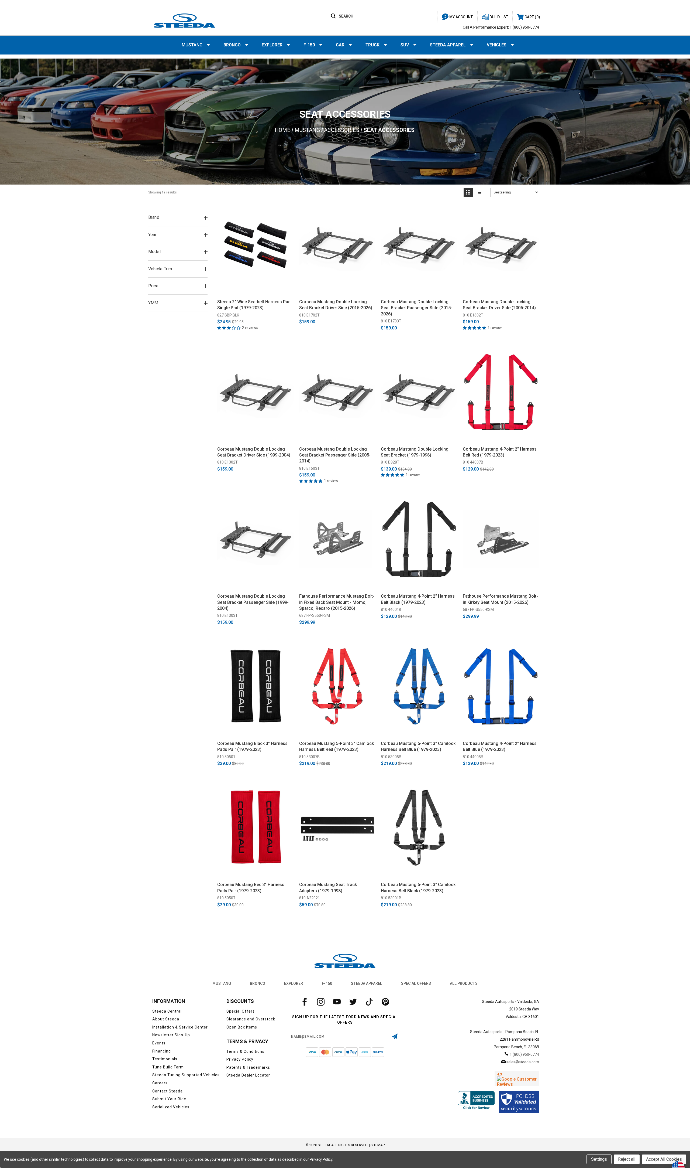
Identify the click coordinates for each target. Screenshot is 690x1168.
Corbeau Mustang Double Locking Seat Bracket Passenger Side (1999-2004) (253, 602)
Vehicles (496, 44)
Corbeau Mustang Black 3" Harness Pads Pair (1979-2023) (252, 746)
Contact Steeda (167, 1091)
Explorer (272, 44)
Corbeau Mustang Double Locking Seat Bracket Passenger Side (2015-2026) (416, 307)
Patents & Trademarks (248, 1067)
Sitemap (378, 1145)
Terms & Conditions (245, 1051)
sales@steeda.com (522, 1062)
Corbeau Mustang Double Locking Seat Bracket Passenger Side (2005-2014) (335, 455)
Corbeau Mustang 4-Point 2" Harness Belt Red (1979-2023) (500, 452)
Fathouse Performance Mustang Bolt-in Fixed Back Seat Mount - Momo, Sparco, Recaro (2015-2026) (336, 602)
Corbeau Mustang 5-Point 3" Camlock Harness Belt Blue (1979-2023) (418, 746)
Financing (161, 1051)
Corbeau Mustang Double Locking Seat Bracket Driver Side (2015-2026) (335, 304)
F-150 (309, 44)
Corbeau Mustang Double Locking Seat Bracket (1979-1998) (414, 452)
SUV (405, 44)
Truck (372, 44)
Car (340, 44)
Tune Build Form (168, 1067)
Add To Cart (255, 288)
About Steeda (165, 1019)
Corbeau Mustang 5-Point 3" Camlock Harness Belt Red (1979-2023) (336, 746)
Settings (599, 1159)
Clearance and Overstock (250, 1019)
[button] (468, 192)
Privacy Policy (239, 1059)
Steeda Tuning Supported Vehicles (186, 1075)
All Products (464, 983)
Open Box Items (241, 1027)
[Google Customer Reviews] (517, 1078)
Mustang (192, 44)
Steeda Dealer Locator (248, 1075)
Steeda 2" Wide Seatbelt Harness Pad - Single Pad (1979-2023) (255, 304)
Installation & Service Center (180, 1027)
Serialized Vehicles (170, 1107)
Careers (160, 1083)
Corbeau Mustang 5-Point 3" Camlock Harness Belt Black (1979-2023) (418, 887)
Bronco (232, 44)
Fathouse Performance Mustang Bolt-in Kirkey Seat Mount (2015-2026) (500, 599)
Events (158, 1043)
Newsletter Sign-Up (171, 1035)
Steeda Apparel (448, 44)
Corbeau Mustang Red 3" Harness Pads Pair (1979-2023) (250, 887)
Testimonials (164, 1059)
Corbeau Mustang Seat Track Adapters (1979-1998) (328, 887)
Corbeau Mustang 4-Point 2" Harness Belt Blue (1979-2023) (500, 746)
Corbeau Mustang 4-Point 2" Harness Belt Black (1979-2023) (418, 599)
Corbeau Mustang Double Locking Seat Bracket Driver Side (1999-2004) (253, 452)
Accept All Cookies (664, 1159)
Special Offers (416, 983)
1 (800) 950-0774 (524, 27)
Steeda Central (167, 1011)
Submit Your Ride (169, 1099)
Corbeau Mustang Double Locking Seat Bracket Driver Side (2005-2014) (499, 304)
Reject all (626, 1159)
